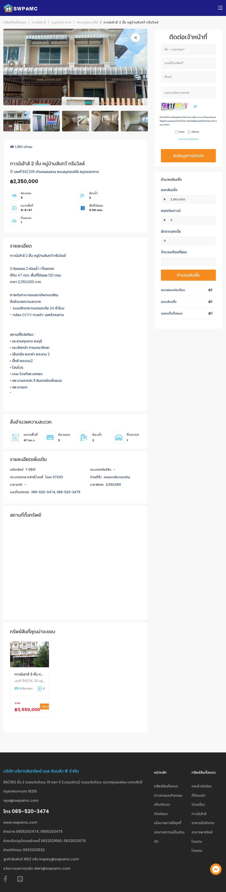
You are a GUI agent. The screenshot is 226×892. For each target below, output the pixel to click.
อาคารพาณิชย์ (202, 832)
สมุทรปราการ (61, 22)
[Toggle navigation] (220, 8)
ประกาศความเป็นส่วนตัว (188, 139)
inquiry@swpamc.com (59, 859)
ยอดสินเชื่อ (169, 189)
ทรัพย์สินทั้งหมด (14, 22)
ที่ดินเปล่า (198, 795)
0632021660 (51, 840)
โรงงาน (197, 841)
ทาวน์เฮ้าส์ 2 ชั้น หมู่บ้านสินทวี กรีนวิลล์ (131, 22)
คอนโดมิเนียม (202, 786)
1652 (27, 859)
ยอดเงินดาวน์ (171, 210)
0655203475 (51, 831)
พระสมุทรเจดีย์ (87, 22)
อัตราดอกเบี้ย (171, 231)
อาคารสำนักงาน (203, 822)
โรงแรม (197, 850)
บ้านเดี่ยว (198, 804)
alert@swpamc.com (52, 868)
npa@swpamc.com (20, 800)
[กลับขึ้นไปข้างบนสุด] (216, 882)
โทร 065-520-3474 (26, 811)
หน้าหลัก (160, 772)
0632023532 (34, 849)
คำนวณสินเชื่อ (188, 275)
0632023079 (75, 840)
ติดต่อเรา (161, 813)
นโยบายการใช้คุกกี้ (167, 822)
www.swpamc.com (20, 822)
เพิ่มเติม (47, 706)
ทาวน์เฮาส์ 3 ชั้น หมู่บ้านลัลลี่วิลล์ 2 (40, 674)
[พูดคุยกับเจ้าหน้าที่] (216, 869)
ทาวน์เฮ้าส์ (39, 22)
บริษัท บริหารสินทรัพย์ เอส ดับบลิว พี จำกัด (41, 771)
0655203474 (27, 831)
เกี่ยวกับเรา (162, 804)
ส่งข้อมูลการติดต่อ (188, 155)
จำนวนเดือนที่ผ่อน (174, 252)
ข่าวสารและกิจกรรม (168, 795)
